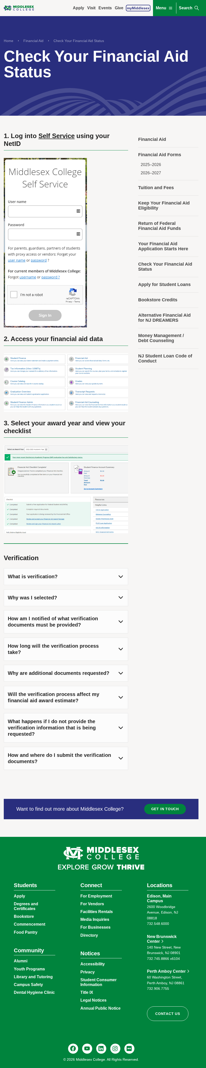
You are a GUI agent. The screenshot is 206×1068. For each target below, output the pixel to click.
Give (119, 8)
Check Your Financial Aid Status (79, 41)
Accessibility (92, 964)
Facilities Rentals (96, 912)
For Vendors (92, 904)
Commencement (29, 924)
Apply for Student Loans (164, 284)
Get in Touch (165, 809)
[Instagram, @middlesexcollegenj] (115, 1049)
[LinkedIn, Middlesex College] (101, 1049)
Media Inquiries (94, 919)
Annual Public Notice (100, 1008)
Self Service (56, 136)
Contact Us (167, 1014)
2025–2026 (151, 164)
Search (185, 8)
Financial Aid (33, 41)
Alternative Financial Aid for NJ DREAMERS (164, 318)
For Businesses (95, 927)
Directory (89, 935)
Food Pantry (25, 932)
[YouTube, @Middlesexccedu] (87, 1049)
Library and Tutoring (33, 977)
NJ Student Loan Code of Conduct (165, 358)
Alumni (20, 961)
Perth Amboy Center (166, 971)
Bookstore (24, 916)
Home (8, 41)
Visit (91, 8)
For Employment (96, 896)
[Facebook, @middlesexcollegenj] (73, 1049)
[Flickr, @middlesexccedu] (129, 1049)
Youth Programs (29, 969)
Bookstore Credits (157, 299)
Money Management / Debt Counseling (161, 338)
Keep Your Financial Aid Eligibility (164, 205)
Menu (161, 8)
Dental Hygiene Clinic (34, 992)
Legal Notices (93, 1000)
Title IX (86, 992)
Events (105, 8)
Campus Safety (28, 984)
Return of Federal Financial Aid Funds (159, 226)
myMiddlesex (138, 8)
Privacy (87, 972)
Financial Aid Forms (159, 154)
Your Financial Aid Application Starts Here (163, 246)
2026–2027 (151, 173)
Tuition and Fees (156, 187)
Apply (78, 8)
